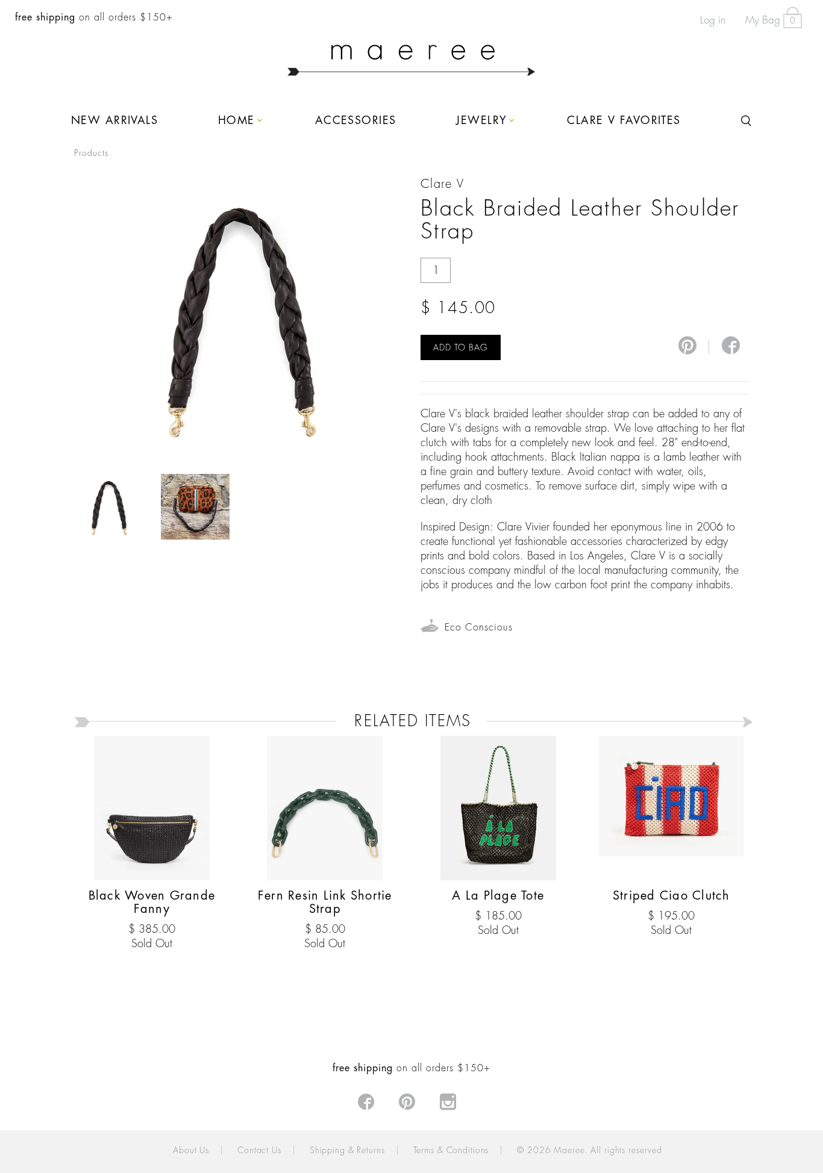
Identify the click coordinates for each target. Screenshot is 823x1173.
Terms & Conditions (451, 1150)
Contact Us (259, 1150)
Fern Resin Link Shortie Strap (325, 902)
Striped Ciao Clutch (671, 895)
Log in (712, 20)
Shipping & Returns (347, 1150)
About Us (191, 1150)
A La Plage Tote (498, 895)
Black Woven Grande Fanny (152, 902)
